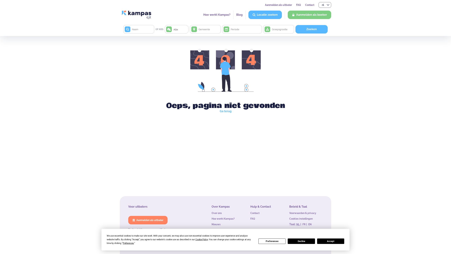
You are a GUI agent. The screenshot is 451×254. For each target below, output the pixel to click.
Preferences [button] (128, 243)
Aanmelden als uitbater (278, 5)
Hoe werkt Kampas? (216, 14)
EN (310, 224)
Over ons (217, 213)
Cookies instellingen (301, 218)
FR (303, 224)
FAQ (298, 5)
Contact (309, 5)
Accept (330, 241)
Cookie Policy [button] (201, 239)
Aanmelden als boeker (311, 14)
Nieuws (216, 224)
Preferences (272, 241)
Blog (239, 14)
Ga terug (225, 111)
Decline (301, 241)
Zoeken (311, 29)
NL (298, 224)
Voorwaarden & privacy (302, 213)
